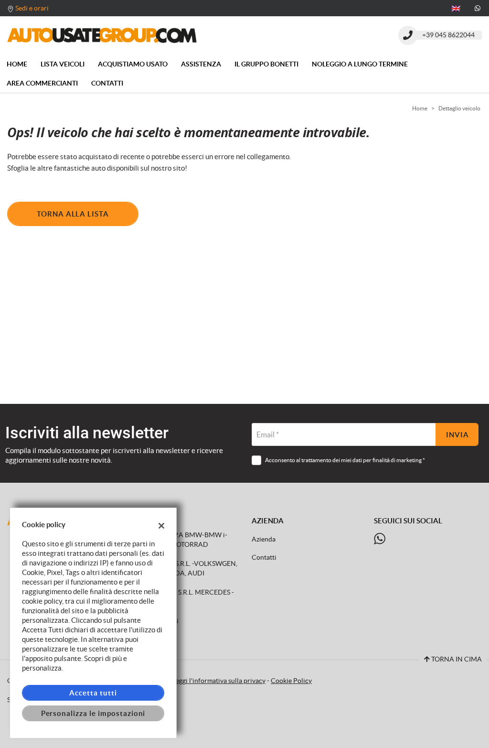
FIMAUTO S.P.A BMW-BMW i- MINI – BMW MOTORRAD (178, 539)
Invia (457, 435)
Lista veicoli (63, 64)
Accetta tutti (93, 693)
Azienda (264, 539)
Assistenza (201, 64)
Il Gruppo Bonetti (266, 64)
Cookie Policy (291, 680)
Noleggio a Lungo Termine (360, 64)
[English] (456, 7)
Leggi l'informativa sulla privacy (219, 680)
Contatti (107, 83)
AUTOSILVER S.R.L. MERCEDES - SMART (181, 597)
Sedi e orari (32, 8)
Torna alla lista (73, 214)
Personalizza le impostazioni (93, 713)
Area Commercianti (42, 83)
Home (17, 64)
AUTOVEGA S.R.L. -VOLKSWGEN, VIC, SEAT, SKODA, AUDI (183, 568)
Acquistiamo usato (133, 64)
